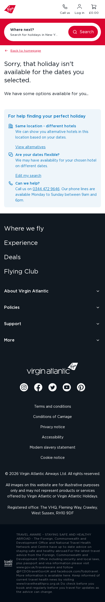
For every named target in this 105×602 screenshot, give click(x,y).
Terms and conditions (52, 406)
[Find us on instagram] (24, 387)
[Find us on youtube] (67, 387)
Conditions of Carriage (52, 417)
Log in (79, 12)
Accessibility (52, 437)
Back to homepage (25, 50)
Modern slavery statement (52, 447)
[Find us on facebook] (38, 387)
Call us (65, 12)
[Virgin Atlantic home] (10, 9)
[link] (52, 229)
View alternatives (30, 147)
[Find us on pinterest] (81, 387)
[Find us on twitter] (52, 387)
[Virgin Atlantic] (52, 369)
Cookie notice (53, 458)
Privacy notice (52, 427)
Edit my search (28, 176)
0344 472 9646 (46, 189)
